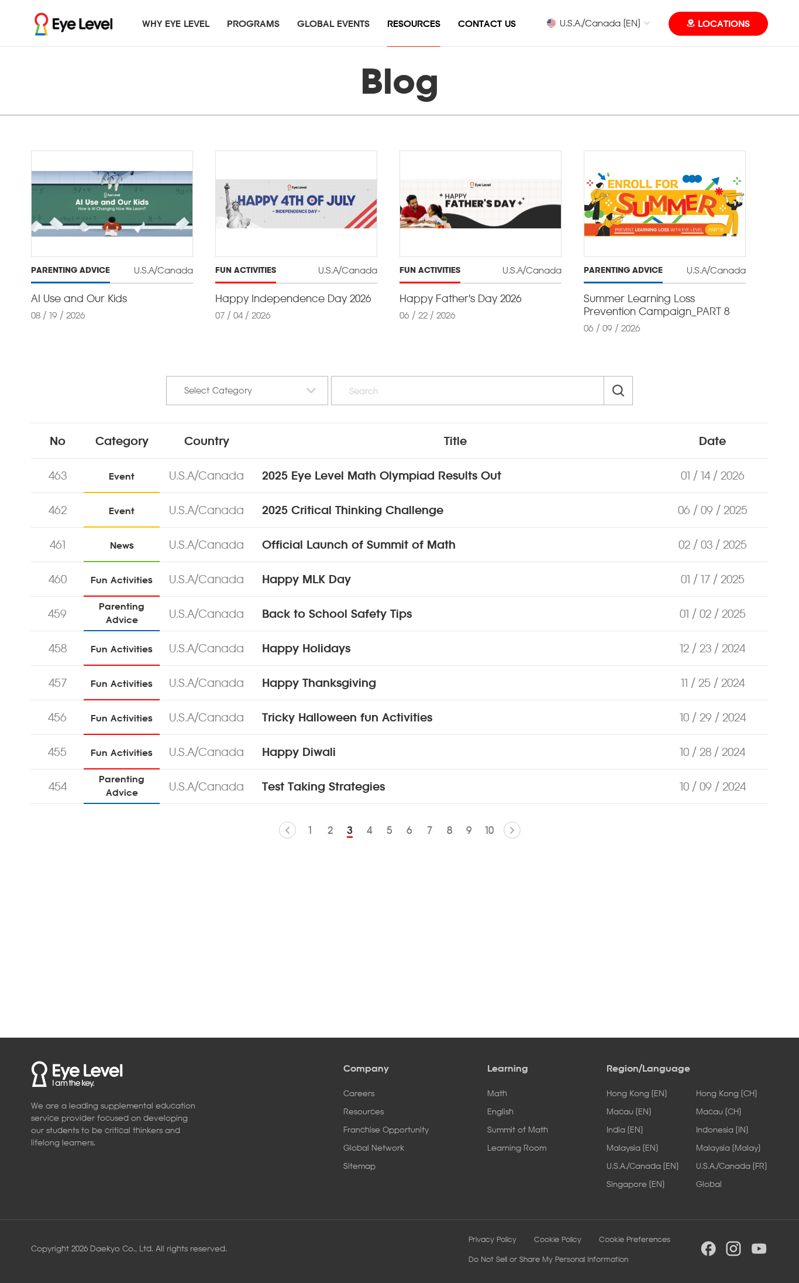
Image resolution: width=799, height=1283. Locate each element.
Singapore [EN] (635, 1184)
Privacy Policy (492, 1239)
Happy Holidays (306, 648)
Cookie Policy (557, 1239)
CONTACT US (487, 23)
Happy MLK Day (306, 579)
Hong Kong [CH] (726, 1093)
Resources (363, 1111)
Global (709, 1184)
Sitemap (359, 1166)
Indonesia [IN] (722, 1129)
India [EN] (625, 1129)
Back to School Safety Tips (337, 614)
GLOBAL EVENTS (333, 23)
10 (489, 830)
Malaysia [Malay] (728, 1147)
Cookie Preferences (634, 1239)
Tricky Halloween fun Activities (347, 717)
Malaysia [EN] (632, 1147)
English (500, 1111)
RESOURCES (413, 23)
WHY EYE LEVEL (175, 23)
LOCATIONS (724, 23)
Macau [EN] (629, 1111)
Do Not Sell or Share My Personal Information (548, 1259)
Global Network (373, 1147)
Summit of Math (517, 1129)
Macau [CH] (718, 1111)
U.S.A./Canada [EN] (600, 23)
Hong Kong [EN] (637, 1093)
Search (618, 390)
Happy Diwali (299, 752)
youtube (759, 1248)
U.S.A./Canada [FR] (731, 1166)
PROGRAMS (253, 23)
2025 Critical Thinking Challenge (352, 510)
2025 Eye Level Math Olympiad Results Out (381, 475)
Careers (358, 1093)
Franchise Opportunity (386, 1129)
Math (497, 1093)
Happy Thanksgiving (319, 683)
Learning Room (516, 1147)
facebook (708, 1248)
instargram (733, 1248)
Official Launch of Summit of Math (359, 545)
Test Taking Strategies (323, 786)
